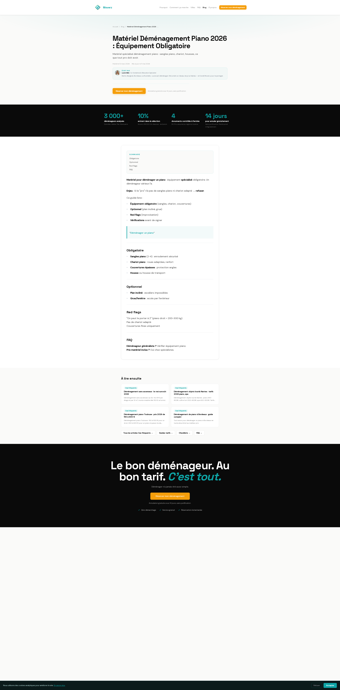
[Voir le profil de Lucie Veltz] (117, 72)
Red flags (133, 166)
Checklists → (184, 433)
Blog (204, 7)
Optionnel (133, 162)
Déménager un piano (142, 232)
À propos (213, 7)
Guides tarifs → (166, 433)
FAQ (199, 7)
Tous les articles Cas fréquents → (138, 433)
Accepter (330, 685)
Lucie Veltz (125, 73)
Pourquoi (163, 7)
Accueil (115, 27)
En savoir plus (59, 685)
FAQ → (199, 433)
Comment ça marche (179, 7)
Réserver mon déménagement (129, 91)
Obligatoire (134, 158)
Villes (193, 7)
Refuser (317, 685)
